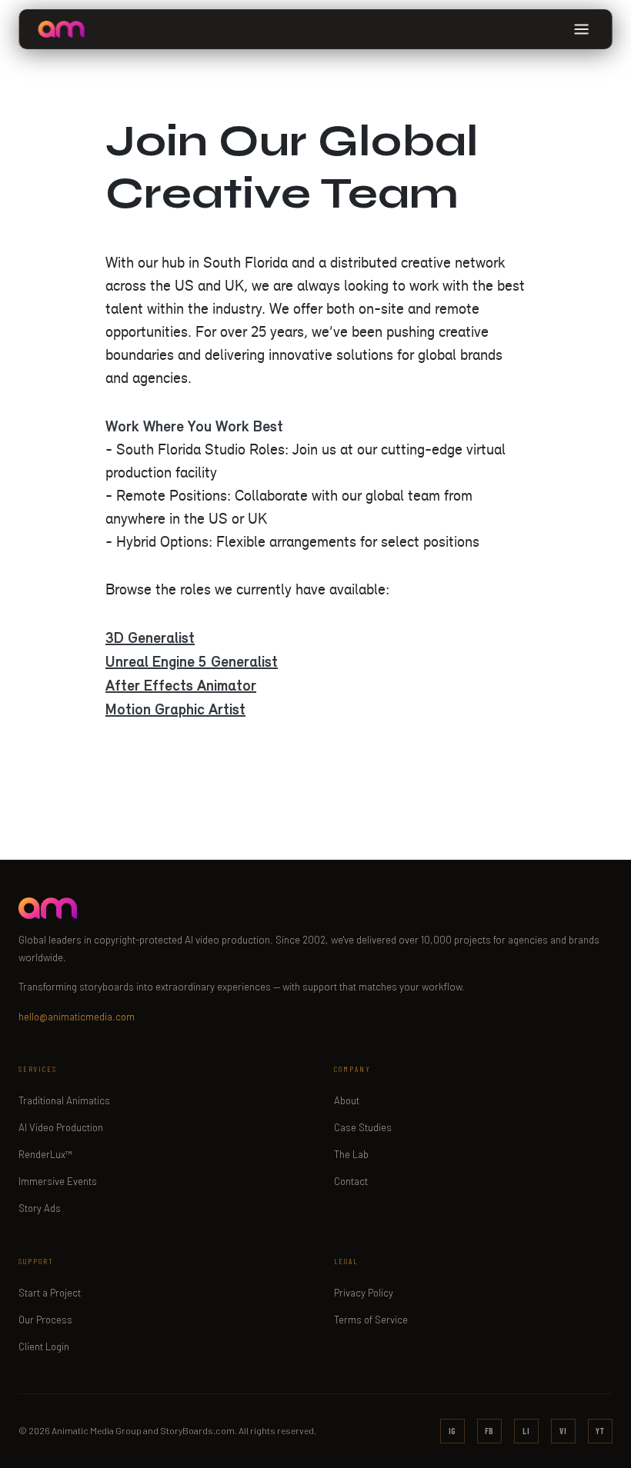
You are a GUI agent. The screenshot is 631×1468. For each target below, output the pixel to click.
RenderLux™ (45, 1154)
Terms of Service (371, 1319)
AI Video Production (60, 1127)
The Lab (351, 1154)
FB (490, 1431)
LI (526, 1431)
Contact (351, 1181)
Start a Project (49, 1293)
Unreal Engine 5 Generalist (191, 661)
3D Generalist (150, 637)
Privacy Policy (363, 1293)
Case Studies (363, 1127)
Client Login (43, 1346)
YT (600, 1431)
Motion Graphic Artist (175, 709)
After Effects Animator (180, 685)
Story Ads (39, 1208)
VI (563, 1431)
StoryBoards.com (197, 1430)
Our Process (45, 1319)
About (346, 1100)
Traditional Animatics (64, 1100)
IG (453, 1431)
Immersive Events (57, 1181)
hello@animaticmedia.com (76, 1016)
